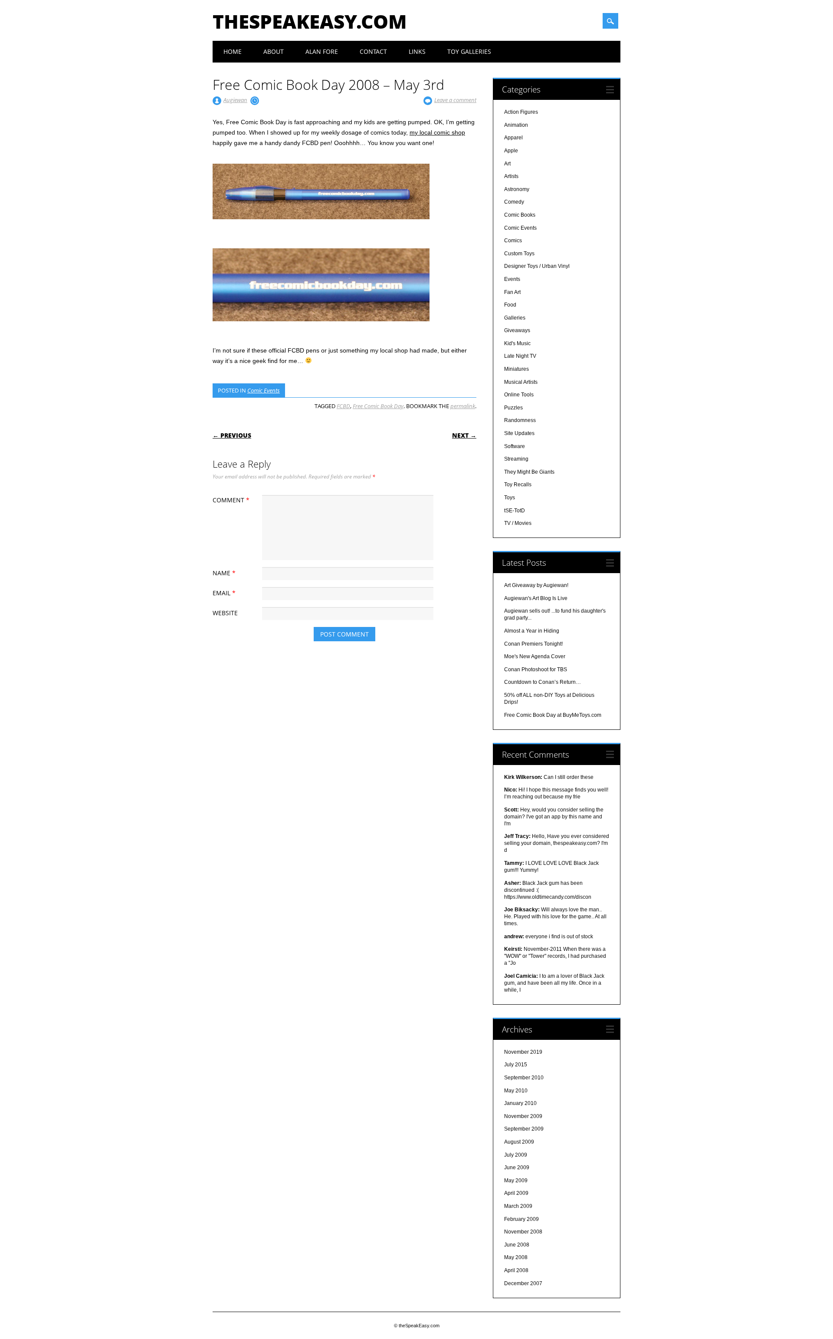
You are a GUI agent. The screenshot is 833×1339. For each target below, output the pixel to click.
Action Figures (521, 112)
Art (507, 164)
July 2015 (515, 1065)
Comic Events (263, 390)
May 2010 (516, 1091)
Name (224, 573)
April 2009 (516, 1193)
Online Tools (519, 395)
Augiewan (235, 100)
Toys (509, 498)
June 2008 (516, 1245)
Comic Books (519, 215)
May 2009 (516, 1180)
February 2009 (521, 1219)
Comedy (514, 202)
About (273, 51)
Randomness (520, 420)
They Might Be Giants (529, 472)
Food (510, 305)
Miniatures (516, 369)
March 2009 (518, 1206)
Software (514, 446)
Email (224, 593)
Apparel (513, 138)
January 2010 (520, 1103)
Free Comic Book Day (378, 406)
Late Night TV (520, 356)
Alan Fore (321, 51)
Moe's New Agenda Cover (534, 656)
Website (225, 613)
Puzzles (513, 408)
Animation (516, 125)
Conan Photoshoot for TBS (535, 669)
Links (417, 51)
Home (232, 51)
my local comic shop (437, 132)
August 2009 (519, 1142)
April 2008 (516, 1270)
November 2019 (523, 1052)
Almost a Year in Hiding (531, 631)
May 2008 (516, 1257)
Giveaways (517, 330)
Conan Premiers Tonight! (533, 644)
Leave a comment (455, 100)
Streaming (516, 459)
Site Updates (519, 433)
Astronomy (516, 189)
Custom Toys (519, 254)
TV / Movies (517, 523)
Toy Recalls (517, 485)
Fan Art (512, 292)
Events (512, 279)
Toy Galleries (469, 51)
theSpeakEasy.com (310, 21)
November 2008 (523, 1232)
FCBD (343, 406)
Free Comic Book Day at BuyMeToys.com (552, 715)
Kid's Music (517, 343)
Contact (373, 51)
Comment (231, 500)
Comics (513, 240)
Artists (511, 176)
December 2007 (523, 1283)
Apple (511, 151)
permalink (462, 406)
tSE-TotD (514, 511)
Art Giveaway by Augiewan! (536, 585)
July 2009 (515, 1155)
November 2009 (523, 1116)
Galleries (514, 318)
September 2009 (524, 1129)
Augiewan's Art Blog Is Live (535, 598)
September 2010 (524, 1078)
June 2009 (516, 1167)
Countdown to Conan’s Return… (542, 682)
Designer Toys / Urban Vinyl (537, 266)
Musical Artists (521, 382)
